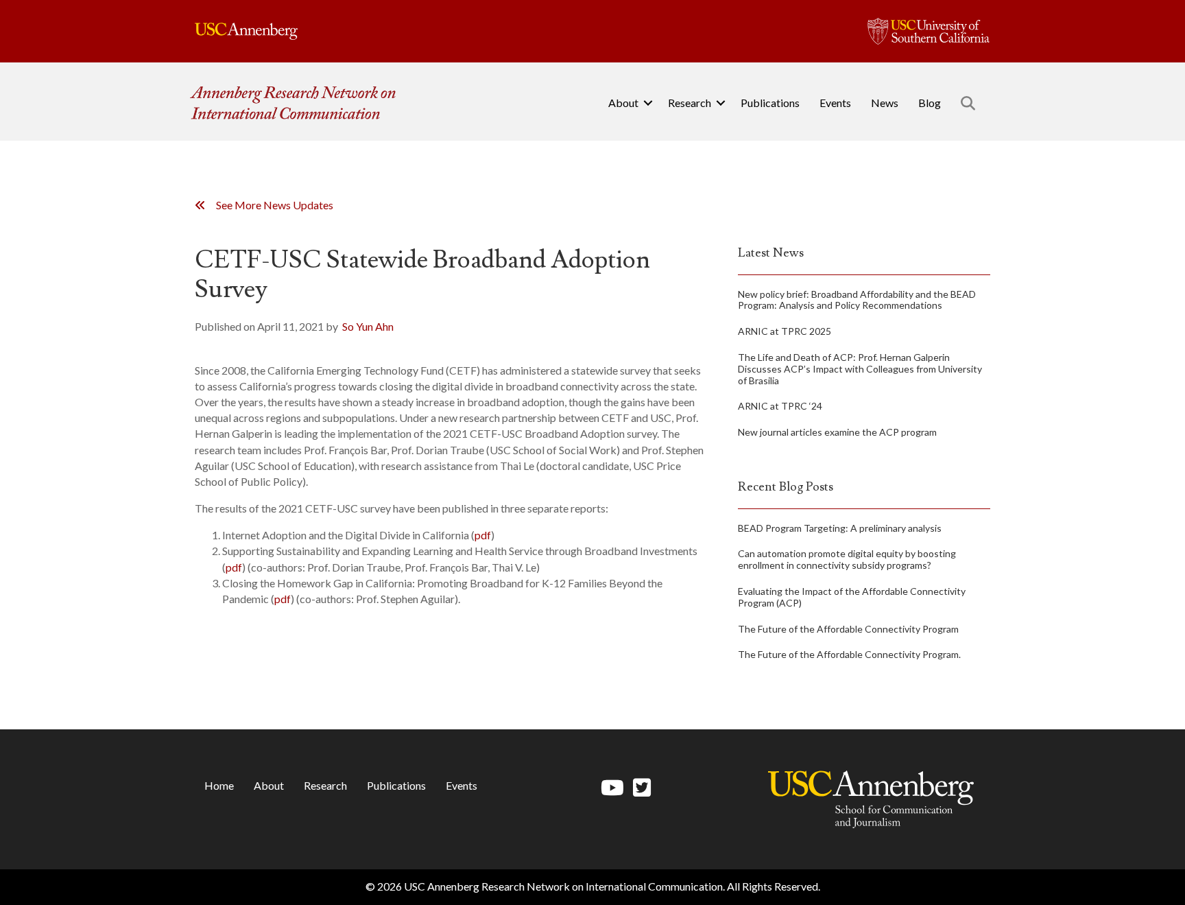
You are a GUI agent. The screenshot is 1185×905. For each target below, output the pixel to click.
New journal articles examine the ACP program (837, 432)
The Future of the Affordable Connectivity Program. (849, 654)
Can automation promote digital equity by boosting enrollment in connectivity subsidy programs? (847, 559)
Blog (929, 102)
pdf (483, 534)
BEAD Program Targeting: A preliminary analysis (840, 528)
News (884, 102)
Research (689, 102)
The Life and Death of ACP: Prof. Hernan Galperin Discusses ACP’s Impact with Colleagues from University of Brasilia (860, 368)
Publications (770, 102)
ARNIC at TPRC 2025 (784, 331)
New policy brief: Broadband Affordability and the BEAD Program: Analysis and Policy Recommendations (857, 300)
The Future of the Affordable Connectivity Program (848, 629)
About (623, 102)
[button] (648, 103)
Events (835, 102)
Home (219, 785)
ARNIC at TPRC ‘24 (780, 406)
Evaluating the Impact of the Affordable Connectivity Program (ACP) (852, 597)
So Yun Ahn (368, 326)
